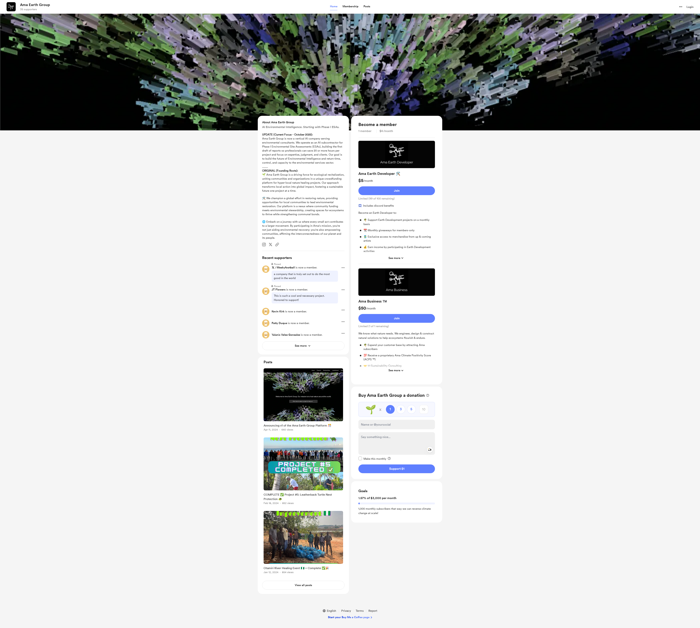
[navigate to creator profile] (11, 6)
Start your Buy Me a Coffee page (349, 617)
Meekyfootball (286, 267)
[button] (333, 6)
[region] (396, 250)
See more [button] (394, 257)
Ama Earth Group (35, 5)
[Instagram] (264, 244)
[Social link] (277, 244)
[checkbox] (372, 458)
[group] (396, 202)
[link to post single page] (303, 400)
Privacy (346, 611)
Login (690, 7)
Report (372, 611)
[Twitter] (270, 244)
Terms (360, 611)
